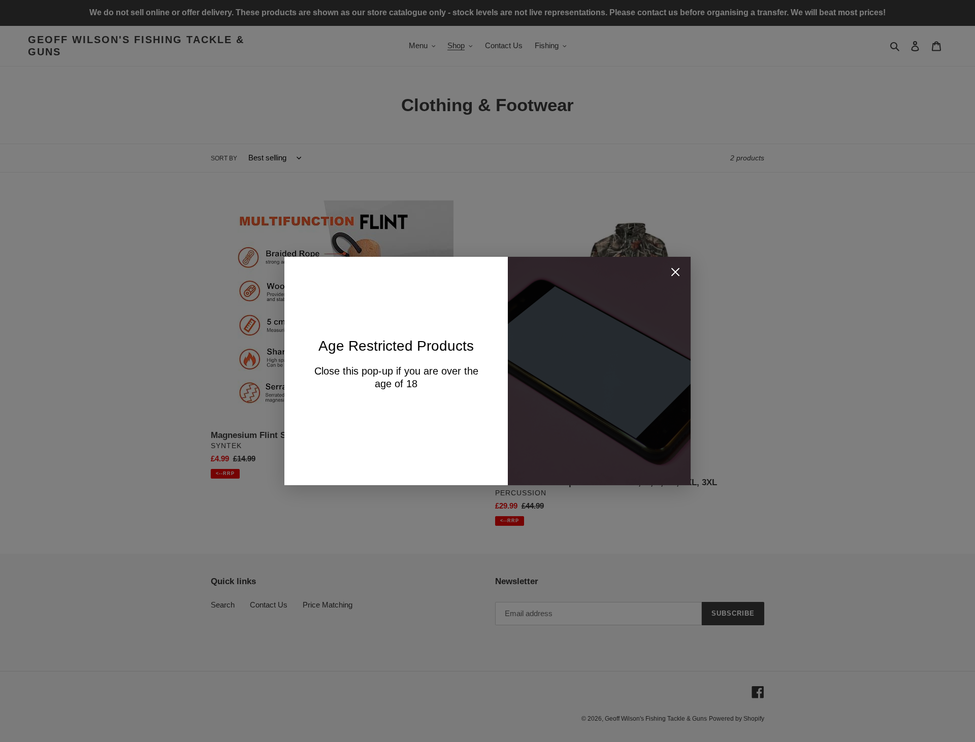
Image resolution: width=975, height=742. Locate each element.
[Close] (675, 274)
